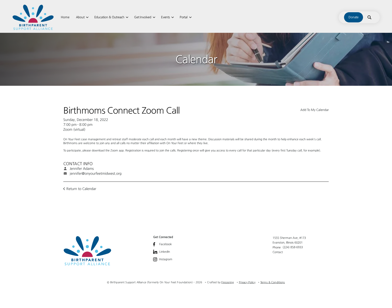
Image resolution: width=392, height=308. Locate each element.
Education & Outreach (109, 17)
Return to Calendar (81, 189)
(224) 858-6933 (293, 247)
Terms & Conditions (272, 282)
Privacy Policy (247, 282)
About (80, 17)
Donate (354, 17)
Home (65, 17)
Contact (278, 252)
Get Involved (142, 17)
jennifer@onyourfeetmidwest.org (95, 173)
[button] (369, 17)
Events (165, 17)
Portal (184, 17)
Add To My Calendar (314, 109)
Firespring (227, 282)
